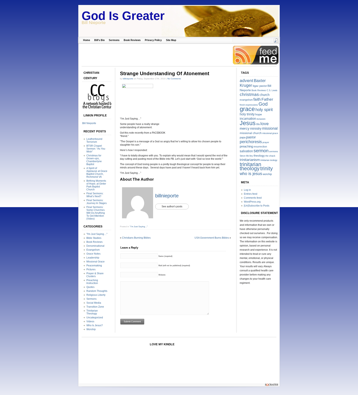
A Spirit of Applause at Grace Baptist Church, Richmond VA (96, 172)
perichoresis (251, 141)
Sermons (114, 40)
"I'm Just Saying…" (96, 234)
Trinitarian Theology (92, 312)
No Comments (174, 78)
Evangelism (93, 249)
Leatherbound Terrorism (94, 140)
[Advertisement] (155, 55)
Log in (247, 189)
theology (259, 155)
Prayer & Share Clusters (95, 275)
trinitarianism (250, 160)
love (264, 123)
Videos (90, 321)
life (258, 124)
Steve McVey (246, 156)
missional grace (270, 133)
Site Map (171, 40)
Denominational (95, 245)
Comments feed (253, 197)
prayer (265, 142)
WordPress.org (252, 201)
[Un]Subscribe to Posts (256, 205)
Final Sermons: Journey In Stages (96, 202)
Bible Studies (93, 238)
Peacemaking (94, 265)
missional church (251, 133)
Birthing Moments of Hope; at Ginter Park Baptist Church (96, 185)
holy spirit (264, 109)
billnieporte (128, 78)
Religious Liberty (95, 295)
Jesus (248, 123)
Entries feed (250, 193)
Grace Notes (93, 253)
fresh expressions (249, 105)
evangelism (246, 99)
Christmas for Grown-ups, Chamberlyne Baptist (94, 160)
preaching (246, 146)
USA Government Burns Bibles (212, 237)
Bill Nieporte (89, 123)
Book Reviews (132, 40)
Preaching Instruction (92, 282)
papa (243, 137)
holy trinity (247, 114)
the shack (270, 156)
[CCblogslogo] (97, 108)
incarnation (248, 118)
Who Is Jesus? (94, 325)
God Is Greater (123, 15)
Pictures (91, 269)
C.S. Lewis (272, 90)
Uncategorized (94, 317)
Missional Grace (95, 261)
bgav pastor (260, 85)
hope (258, 114)
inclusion (261, 119)
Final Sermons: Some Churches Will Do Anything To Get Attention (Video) (95, 213)
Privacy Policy (153, 40)
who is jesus (251, 173)
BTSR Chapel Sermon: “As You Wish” (95, 148)
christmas (249, 94)
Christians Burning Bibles (136, 237)
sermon (261, 150)
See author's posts (172, 206)
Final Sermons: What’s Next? (94, 195)
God (263, 104)
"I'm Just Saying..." (139, 226)
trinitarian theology (250, 166)
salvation (246, 151)
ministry (255, 128)
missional (270, 128)
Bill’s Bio (99, 40)
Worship (91, 329)
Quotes (90, 287)
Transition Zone (95, 306)
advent (246, 80)
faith (257, 99)
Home (86, 40)
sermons (273, 151)
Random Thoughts (96, 291)
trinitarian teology (268, 160)
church (265, 95)
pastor (251, 137)
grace (247, 109)
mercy (244, 128)
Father (267, 99)
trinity (266, 168)
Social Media (93, 302)
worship (267, 174)
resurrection (260, 146)
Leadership (92, 257)
